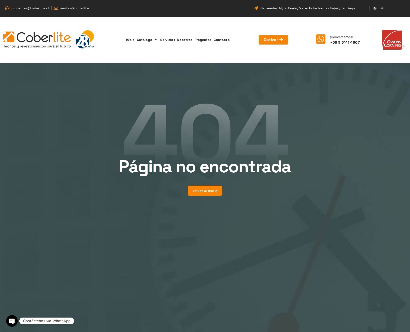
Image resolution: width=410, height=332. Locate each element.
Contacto (222, 40)
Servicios (167, 40)
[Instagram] (382, 8)
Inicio (130, 40)
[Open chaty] (12, 321)
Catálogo (144, 40)
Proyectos (203, 40)
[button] (147, 40)
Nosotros (184, 40)
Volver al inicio (205, 191)
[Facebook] (375, 8)
